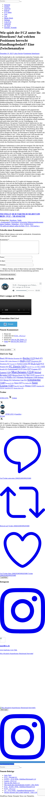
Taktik (19, 220)
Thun (16, 386)
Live (27, 369)
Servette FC (10, 383)
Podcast (6, 10)
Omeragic (38, 375)
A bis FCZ (7, 22)
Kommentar (4, 240)
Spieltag (7, 7)
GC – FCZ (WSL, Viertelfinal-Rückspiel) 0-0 (19, 790)
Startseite (7, 5)
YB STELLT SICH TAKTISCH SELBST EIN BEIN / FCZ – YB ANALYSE (20, 215)
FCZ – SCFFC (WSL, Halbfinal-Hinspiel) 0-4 (19, 787)
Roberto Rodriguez (27, 377)
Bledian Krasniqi (15, 358)
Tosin (22, 386)
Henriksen (13, 220)
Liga (5, 14)
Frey (34, 366)
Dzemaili (13, 364)
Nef (30, 375)
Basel (4, 358)
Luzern (5, 372)
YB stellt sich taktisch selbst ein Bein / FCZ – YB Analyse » (20, 226)
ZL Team (7, 26)
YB (2, 388)
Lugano (36, 369)
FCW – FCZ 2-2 (19, 336)
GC (41, 366)
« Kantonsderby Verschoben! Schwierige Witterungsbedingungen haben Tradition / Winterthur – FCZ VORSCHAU (21, 223)
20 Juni (2, 416)
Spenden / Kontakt (10, 27)
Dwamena (5, 364)
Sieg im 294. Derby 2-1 (19, 339)
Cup (5, 16)
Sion (18, 383)
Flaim (6, 341)
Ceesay (4, 361)
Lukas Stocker (18, 53)
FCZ (35, 363)
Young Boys (9, 388)
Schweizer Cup (19, 380)
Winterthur (40, 386)
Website (2, 265)
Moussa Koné (19, 375)
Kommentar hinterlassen (31, 53)
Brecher (29, 358)
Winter (30, 386)
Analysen (7, 8)
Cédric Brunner (14, 361)
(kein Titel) (7, 775)
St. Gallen (27, 383)
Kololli (4, 369)
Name (2, 257)
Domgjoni (36, 361)
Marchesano (22, 372)
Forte (29, 367)
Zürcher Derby (18, 388)
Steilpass (7, 20)
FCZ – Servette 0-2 (10, 777)
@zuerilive (17, 414)
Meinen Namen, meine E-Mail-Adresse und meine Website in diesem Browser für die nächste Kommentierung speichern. (21, 270)
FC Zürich (17, 366)
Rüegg (8, 380)
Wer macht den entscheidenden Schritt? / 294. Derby (21, 785)
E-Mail (2, 261)
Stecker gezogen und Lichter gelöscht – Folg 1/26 (20, 792)
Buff (39, 358)
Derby (25, 361)
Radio (12, 377)
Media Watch (8, 18)
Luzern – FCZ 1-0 (10, 781)
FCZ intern (8, 12)
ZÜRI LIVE (9, 414)
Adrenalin (7, 24)
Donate (10, 324)
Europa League (24, 364)
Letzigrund (15, 369)
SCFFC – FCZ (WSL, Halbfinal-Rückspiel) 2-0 (20, 779)
